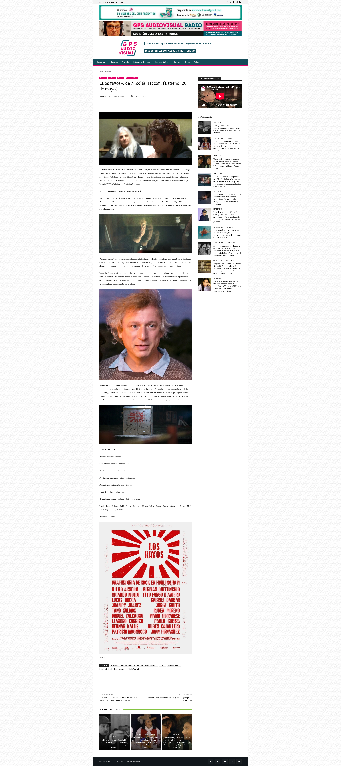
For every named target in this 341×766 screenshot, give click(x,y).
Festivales (114, 736)
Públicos (120, 78)
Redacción (106, 96)
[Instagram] (236, 2)
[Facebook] (227, 2)
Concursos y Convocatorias (224, 260)
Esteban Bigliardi (151, 665)
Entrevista (217, 209)
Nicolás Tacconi (133, 669)
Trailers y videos (131, 78)
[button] (215, 62)
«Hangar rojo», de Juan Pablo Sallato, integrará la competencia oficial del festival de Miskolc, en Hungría (114, 743)
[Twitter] (230, 2)
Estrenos (108, 71)
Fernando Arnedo (174, 665)
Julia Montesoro (119, 669)
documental (138, 665)
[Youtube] (233, 2)
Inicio (101, 71)
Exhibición (112, 78)
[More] (182, 681)
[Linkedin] (240, 2)
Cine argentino (126, 665)
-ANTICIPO (176, 734)
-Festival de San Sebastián (145, 734)
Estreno (162, 665)
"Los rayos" (115, 665)
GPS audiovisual (106, 669)
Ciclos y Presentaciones (223, 227)
